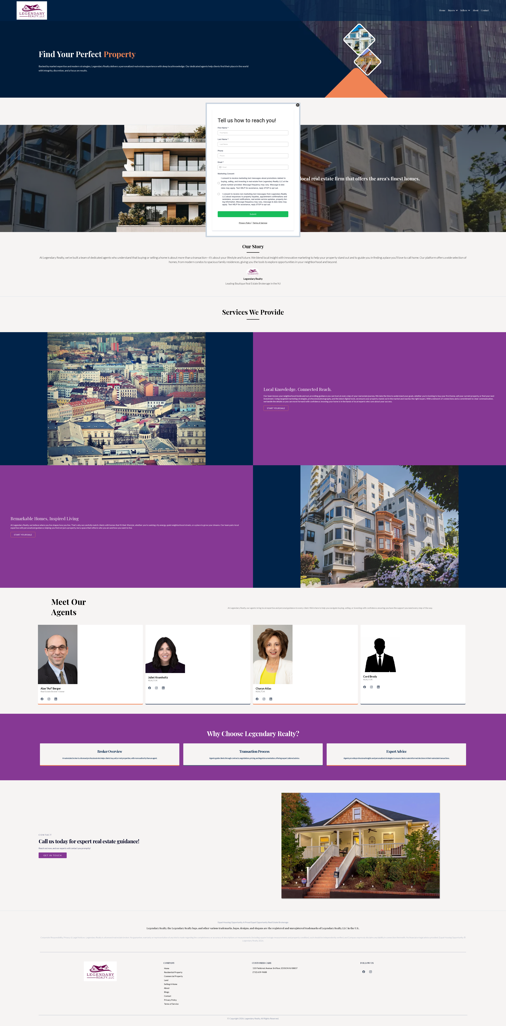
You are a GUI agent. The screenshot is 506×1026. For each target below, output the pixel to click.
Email (221, 162)
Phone (220, 151)
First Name (223, 128)
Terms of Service (260, 223)
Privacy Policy (245, 223)
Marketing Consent (226, 173)
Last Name (223, 139)
